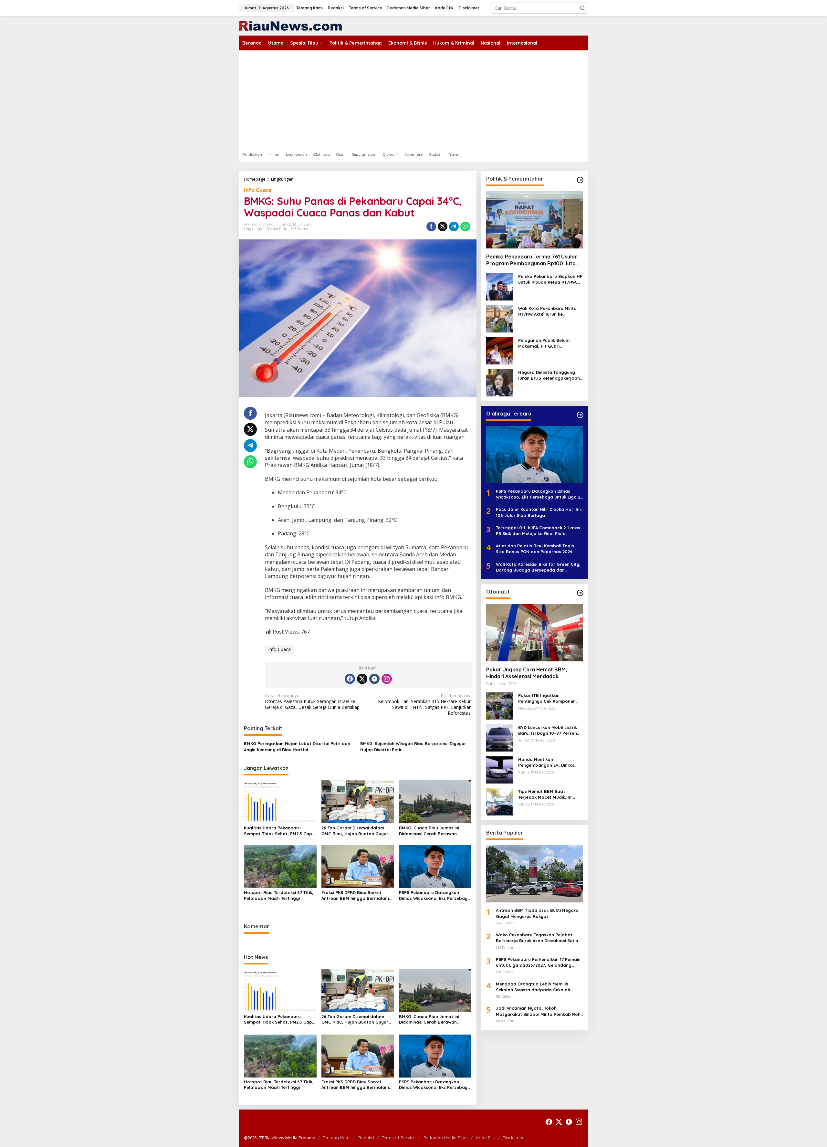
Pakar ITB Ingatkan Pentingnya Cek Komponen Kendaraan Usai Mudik (547, 698)
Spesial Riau (276, 228)
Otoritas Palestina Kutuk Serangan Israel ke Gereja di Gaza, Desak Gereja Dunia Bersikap (312, 701)
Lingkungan (254, 228)
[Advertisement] (413, 99)
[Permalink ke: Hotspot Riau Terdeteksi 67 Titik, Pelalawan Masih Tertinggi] (280, 866)
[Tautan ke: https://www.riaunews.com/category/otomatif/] (580, 593)
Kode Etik (485, 1137)
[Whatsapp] (465, 226)
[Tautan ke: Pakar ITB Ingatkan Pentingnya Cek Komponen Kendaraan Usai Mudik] (499, 705)
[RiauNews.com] (290, 25)
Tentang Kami (337, 1137)
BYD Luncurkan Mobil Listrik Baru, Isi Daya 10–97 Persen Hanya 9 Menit (547, 730)
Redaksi (366, 1137)
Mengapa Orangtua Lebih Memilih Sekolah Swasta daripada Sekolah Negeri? (533, 987)
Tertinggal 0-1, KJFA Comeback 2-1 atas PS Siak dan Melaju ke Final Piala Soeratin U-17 (538, 530)
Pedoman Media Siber (446, 1137)
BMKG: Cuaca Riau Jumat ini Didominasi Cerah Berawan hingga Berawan (429, 831)
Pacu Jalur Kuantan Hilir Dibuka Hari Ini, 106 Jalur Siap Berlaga (539, 512)
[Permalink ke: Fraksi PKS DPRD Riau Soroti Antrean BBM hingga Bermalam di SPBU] (357, 866)
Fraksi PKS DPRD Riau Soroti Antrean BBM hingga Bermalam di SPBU (355, 895)
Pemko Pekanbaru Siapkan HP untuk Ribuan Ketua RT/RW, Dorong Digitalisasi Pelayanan (550, 279)
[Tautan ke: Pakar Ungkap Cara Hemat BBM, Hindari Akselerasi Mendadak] (534, 632)
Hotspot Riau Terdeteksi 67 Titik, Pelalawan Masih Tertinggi (278, 895)
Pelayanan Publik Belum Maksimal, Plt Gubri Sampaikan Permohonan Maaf (544, 343)
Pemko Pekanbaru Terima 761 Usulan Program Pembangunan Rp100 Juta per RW (532, 260)
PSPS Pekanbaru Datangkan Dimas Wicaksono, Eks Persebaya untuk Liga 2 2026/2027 (434, 895)
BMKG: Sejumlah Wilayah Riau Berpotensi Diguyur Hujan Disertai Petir (413, 746)
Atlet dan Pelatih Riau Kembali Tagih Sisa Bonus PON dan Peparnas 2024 (535, 548)
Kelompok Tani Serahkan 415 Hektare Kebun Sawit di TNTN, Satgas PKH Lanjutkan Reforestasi (424, 704)
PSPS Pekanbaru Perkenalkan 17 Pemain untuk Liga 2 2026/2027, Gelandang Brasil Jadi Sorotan (538, 962)
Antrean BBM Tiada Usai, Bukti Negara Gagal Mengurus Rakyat (537, 913)
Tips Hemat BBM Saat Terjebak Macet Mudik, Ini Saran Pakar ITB (545, 794)
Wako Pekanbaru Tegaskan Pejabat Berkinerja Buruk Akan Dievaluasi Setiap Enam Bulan (538, 937)
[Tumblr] (374, 679)
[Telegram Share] (454, 226)
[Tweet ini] (442, 226)
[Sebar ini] (431, 226)
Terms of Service (399, 1137)
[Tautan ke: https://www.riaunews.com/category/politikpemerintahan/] (580, 180)
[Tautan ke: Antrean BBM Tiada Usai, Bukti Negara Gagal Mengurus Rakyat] (534, 873)
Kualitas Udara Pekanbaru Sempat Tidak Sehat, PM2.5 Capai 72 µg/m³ (280, 831)
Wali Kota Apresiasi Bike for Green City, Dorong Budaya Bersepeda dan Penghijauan (538, 567)
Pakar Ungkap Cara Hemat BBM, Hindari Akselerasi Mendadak (526, 672)
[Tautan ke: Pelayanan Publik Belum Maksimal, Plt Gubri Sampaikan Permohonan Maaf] (499, 350)
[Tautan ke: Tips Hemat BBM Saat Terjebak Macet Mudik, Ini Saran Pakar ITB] (499, 801)
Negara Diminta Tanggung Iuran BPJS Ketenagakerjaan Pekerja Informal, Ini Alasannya (549, 375)
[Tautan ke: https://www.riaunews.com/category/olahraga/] (580, 415)
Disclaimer (513, 1137)
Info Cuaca (258, 190)
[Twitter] (362, 679)
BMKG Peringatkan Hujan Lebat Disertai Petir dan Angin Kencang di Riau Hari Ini (297, 746)
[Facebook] (350, 679)
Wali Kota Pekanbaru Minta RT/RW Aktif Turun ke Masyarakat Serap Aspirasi (547, 311)
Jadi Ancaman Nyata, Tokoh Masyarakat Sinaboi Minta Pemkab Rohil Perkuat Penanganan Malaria (539, 1011)
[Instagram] (387, 679)
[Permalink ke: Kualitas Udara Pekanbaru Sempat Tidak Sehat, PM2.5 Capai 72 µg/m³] (280, 801)
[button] (582, 8)
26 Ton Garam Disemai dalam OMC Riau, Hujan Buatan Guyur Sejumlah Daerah (354, 831)
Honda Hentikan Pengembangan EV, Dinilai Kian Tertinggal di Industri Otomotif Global (546, 762)
